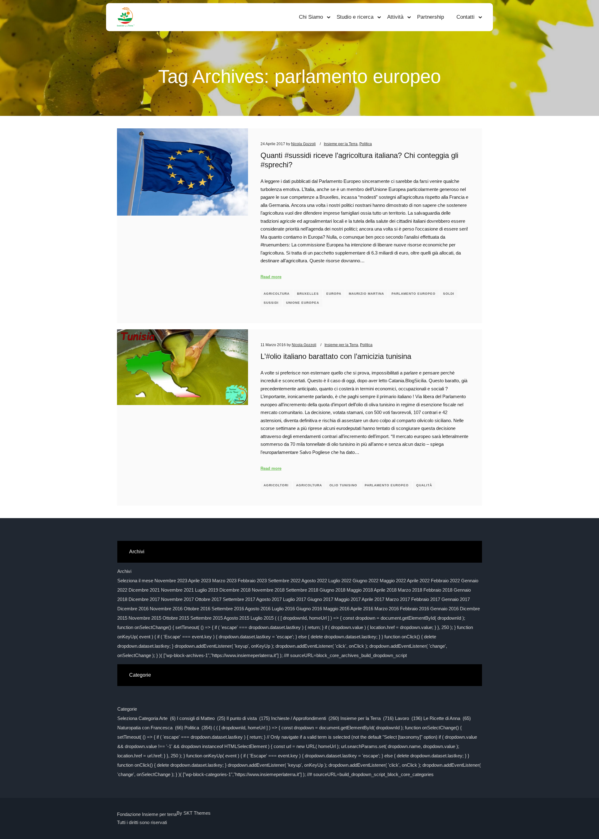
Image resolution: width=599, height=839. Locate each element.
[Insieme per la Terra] (125, 17)
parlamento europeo (414, 293)
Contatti (465, 17)
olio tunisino (343, 485)
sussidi (271, 302)
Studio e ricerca (355, 17)
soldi (448, 293)
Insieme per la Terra (341, 144)
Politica (365, 144)
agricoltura (277, 293)
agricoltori (276, 485)
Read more (271, 276)
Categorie (127, 709)
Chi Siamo (311, 17)
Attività (395, 17)
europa (333, 293)
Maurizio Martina (366, 293)
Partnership (430, 17)
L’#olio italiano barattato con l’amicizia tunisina (336, 356)
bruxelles (308, 293)
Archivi (124, 571)
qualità (424, 485)
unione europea (302, 302)
